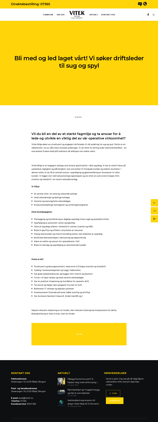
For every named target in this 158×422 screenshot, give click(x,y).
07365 (45, 4)
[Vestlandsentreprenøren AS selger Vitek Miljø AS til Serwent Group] (61, 403)
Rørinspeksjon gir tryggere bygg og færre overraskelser (84, 391)
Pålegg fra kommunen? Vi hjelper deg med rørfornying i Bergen (82, 381)
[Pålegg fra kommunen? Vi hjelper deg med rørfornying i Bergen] (61, 381)
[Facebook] (146, 15)
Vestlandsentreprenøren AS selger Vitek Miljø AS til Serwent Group (83, 402)
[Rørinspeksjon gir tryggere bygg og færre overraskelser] (61, 392)
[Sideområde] (152, 15)
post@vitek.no (25, 398)
